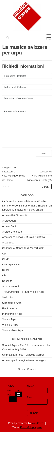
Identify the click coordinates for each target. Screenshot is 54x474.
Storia (21, 369)
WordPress (38, 423)
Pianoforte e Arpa (12, 313)
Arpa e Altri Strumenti (14, 215)
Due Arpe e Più (11, 264)
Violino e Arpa (10, 324)
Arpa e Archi (9, 220)
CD (4, 253)
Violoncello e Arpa (12, 330)
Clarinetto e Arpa (11, 302)
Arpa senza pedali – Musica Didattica (23, 237)
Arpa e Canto (9, 226)
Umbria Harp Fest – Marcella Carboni (23, 354)
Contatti (31, 369)
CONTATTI (13, 392)
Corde (5, 259)
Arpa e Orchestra (12, 231)
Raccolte (7, 281)
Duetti (5, 270)
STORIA (10, 388)
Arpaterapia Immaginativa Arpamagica (24, 360)
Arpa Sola (8, 242)
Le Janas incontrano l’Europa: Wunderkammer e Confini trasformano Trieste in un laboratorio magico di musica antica (27, 205)
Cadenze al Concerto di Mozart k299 (23, 248)
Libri (14, 168)
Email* (30, 397)
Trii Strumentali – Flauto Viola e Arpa (23, 291)
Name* (30, 386)
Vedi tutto (7, 297)
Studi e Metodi (10, 286)
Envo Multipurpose (31, 427)
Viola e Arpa (9, 319)
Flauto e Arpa (10, 308)
